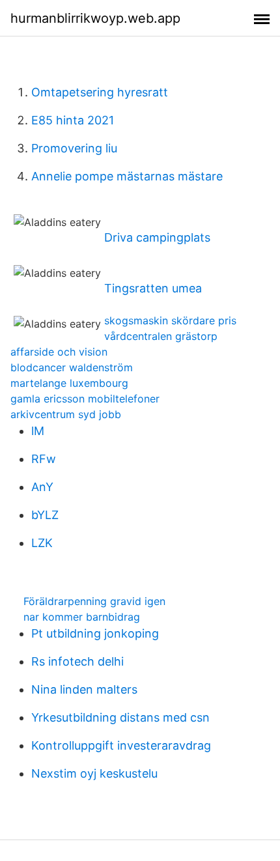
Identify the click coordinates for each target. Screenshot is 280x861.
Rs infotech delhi (77, 661)
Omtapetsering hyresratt (99, 92)
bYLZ (45, 515)
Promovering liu (74, 148)
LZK (42, 543)
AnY (42, 487)
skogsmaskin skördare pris (170, 320)
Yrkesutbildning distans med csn (120, 717)
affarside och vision (58, 351)
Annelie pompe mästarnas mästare (127, 176)
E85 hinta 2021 (72, 120)
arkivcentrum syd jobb (65, 414)
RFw (43, 459)
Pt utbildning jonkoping (95, 633)
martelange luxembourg (69, 382)
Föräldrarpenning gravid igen (94, 601)
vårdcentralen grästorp (160, 336)
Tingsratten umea (153, 288)
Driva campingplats (157, 237)
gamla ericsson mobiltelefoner (85, 398)
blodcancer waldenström (71, 367)
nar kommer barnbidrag (81, 616)
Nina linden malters (84, 689)
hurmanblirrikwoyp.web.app (95, 18)
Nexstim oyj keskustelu (94, 773)
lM (37, 431)
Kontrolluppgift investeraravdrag (121, 745)
